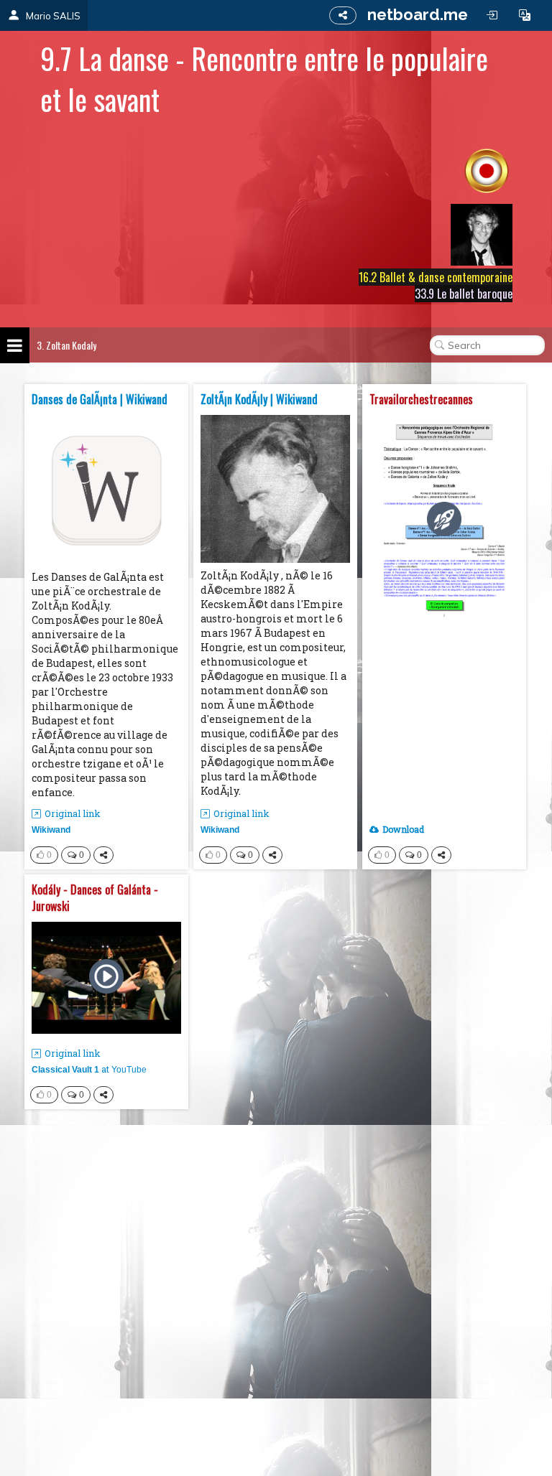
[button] (524, 15)
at (89, 1069)
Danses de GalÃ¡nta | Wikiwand (99, 399)
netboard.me (417, 14)
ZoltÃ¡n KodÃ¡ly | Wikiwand (259, 399)
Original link (73, 813)
